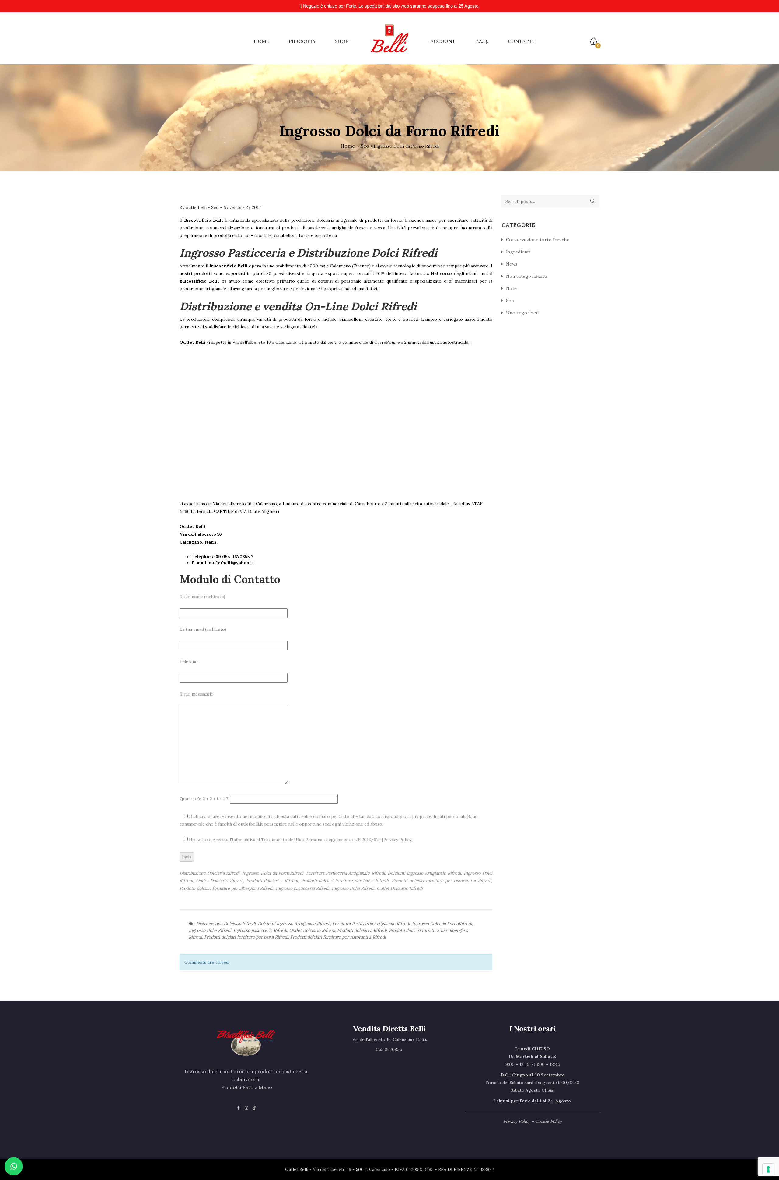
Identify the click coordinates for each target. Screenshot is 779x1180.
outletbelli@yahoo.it (231, 562)
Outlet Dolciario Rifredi (312, 930)
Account (443, 41)
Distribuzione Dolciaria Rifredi (226, 923)
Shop (341, 41)
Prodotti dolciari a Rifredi (362, 930)
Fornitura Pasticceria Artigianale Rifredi (371, 923)
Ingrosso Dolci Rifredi (210, 930)
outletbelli (197, 207)
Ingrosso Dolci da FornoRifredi (442, 923)
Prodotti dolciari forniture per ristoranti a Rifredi (338, 937)
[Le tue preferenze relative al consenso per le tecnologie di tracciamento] (768, 1169)
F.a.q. (481, 41)
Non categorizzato (526, 276)
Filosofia (302, 41)
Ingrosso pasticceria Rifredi (260, 930)
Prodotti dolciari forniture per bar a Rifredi (246, 937)
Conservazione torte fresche (538, 239)
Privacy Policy (397, 839)
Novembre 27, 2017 (242, 207)
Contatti (521, 41)
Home (261, 41)
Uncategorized (522, 312)
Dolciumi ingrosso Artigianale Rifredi (294, 923)
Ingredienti (518, 252)
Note (511, 288)
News (512, 264)
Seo (365, 146)
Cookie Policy (548, 1121)
